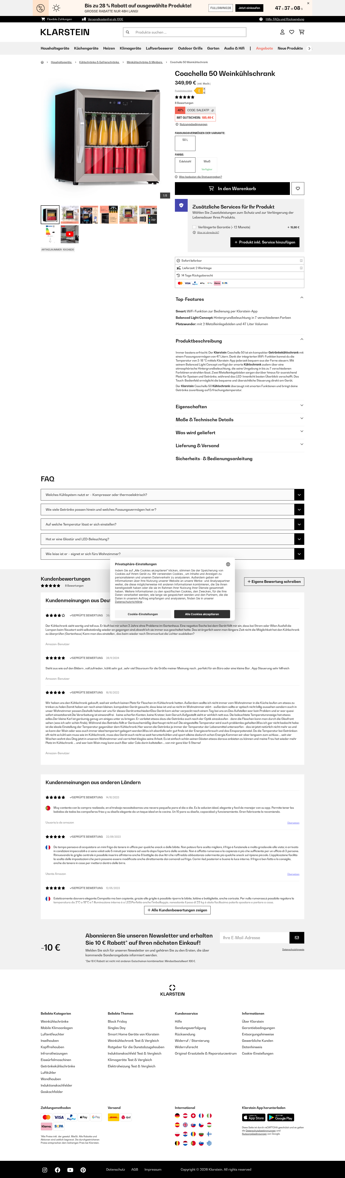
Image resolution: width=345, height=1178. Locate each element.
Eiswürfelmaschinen (56, 1060)
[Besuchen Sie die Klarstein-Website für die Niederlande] (185, 1143)
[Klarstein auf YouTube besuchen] (70, 1170)
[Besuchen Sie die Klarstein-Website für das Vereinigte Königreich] (185, 1124)
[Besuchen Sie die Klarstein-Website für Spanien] (177, 1124)
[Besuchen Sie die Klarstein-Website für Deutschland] (177, 1115)
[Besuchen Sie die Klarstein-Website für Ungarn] (209, 1124)
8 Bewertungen (184, 102)
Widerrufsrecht (186, 1047)
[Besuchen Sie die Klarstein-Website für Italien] (209, 1115)
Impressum (153, 1169)
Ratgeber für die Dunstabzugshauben (136, 1047)
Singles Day (116, 1028)
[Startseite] (46, 62)
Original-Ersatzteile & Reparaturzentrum (206, 1053)
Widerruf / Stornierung (192, 1041)
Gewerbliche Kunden (257, 1041)
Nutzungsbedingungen (254, 1133)
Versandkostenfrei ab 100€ (105, 19)
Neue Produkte (290, 48)
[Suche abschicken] (127, 32)
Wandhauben (51, 1079)
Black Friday (117, 1021)
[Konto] (282, 32)
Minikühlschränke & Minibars (145, 62)
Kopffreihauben (52, 1047)
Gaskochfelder (52, 1092)
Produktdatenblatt (183, 90)
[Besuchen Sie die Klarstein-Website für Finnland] (209, 1134)
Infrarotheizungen (54, 1053)
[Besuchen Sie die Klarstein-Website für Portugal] (193, 1143)
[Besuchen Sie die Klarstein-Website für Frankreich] (201, 1115)
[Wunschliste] (291, 32)
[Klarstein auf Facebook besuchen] (57, 1170)
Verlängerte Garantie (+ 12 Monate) (224, 227)
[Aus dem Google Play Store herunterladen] (280, 1117)
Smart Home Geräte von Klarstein (133, 1034)
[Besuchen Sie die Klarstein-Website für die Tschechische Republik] (201, 1124)
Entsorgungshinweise (258, 1034)
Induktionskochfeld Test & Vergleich (134, 1053)
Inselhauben (50, 1041)
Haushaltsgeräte (61, 62)
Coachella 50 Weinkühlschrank (189, 62)
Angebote (264, 48)
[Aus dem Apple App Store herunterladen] (254, 1117)
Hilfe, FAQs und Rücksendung (285, 19)
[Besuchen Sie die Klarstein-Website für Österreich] (185, 1115)
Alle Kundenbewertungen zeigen (179, 910)
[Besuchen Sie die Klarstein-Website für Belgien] (177, 1143)
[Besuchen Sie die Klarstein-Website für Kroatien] (185, 1134)
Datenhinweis (252, 1047)
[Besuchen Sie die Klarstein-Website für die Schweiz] (193, 1115)
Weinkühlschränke (54, 1021)
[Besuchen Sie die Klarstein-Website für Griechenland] (209, 1143)
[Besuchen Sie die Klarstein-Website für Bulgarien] (201, 1134)
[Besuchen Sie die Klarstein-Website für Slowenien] (201, 1143)
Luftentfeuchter (52, 1034)
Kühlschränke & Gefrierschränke (99, 62)
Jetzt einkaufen (249, 8)
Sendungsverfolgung (190, 1028)
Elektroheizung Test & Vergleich (131, 1066)
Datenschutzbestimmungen (261, 1130)
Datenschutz (115, 1169)
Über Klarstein (253, 1021)
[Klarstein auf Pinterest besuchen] (83, 1170)
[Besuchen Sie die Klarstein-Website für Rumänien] (193, 1134)
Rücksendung (185, 1034)
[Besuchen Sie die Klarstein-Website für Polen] (177, 1134)
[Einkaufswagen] (301, 32)
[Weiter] (309, 49)
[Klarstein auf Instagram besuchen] (45, 1170)
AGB (134, 1169)
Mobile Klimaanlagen (57, 1028)
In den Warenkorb (236, 188)
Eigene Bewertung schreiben (276, 581)
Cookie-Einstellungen (257, 1053)
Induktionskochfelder (56, 1085)
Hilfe (178, 1021)
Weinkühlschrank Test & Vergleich (133, 1041)
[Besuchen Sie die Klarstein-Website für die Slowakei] (193, 1124)
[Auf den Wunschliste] (297, 188)
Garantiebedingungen (258, 1028)
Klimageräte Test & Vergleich (130, 1060)
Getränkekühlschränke (58, 1066)
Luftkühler (48, 1073)
